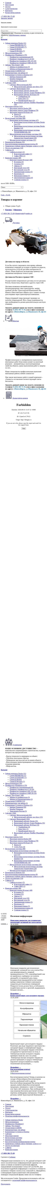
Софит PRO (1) (19, 156)
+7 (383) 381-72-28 (8, 16)
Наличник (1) (19, 174)
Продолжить (5, 1184)
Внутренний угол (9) (22, 170)
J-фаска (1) (18, 166)
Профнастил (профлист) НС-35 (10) (23, 61)
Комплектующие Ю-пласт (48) (21, 160)
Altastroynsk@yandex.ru (23, 213)
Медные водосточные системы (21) (23, 140)
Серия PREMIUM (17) (18, 45)
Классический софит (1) (23, 154)
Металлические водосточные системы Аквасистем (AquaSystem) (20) (28, 137)
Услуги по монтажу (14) (14, 148)
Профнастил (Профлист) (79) (16, 55)
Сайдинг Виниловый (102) (20, 89)
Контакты (9, 11)
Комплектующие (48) (13, 158)
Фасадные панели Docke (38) (20, 108)
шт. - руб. (5, 195)
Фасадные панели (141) (14, 106)
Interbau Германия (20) (18, 77)
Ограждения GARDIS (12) (15, 71)
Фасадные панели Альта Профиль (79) (24, 110)
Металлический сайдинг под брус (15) (28, 87)
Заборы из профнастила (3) (20, 67)
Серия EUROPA (16, 49)
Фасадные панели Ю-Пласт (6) (21, 112)
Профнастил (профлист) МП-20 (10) (23, 63)
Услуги (7, 7)
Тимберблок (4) (24, 96)
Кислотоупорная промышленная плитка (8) (21, 144)
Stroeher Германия (16, 79)
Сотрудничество (11, 9)
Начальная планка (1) (22, 176)
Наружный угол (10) (21, 168)
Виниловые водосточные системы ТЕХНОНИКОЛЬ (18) (27, 131)
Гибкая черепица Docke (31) (15, 43)
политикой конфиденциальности (24, 1180)
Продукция (9, 5)
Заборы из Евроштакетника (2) (21, 69)
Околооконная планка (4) (23, 178)
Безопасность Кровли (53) (15, 142)
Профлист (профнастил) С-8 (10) (22, 59)
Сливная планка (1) (21, 180)
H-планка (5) (19, 162)
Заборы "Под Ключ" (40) (14, 65)
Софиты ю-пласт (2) (17, 152)
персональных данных (17, 35)
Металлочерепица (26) (13, 53)
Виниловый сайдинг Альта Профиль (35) (29, 93)
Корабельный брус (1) (26, 100)
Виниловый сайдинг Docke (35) (26, 91)
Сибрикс (12, 1157)
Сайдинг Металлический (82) (21, 85)
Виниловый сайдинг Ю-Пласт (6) (26, 95)
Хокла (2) (17, 114)
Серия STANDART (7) (18, 47)
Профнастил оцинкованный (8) (21, 57)
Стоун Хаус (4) (19, 116)
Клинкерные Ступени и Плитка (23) (18, 75)
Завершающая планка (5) (23, 172)
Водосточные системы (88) (15, 118)
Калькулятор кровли (12, 13)
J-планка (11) (19, 164)
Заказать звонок (7, 18)
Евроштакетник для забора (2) (16, 73)
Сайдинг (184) (10, 83)
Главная (8, 3)
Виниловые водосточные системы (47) (24, 120)
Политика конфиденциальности (17, 1116)
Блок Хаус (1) (23, 98)
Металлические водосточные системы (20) (25, 134)
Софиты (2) (9, 150)
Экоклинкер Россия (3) (18, 81)
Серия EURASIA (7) (17, 51)
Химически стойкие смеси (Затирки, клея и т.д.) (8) (24, 146)
